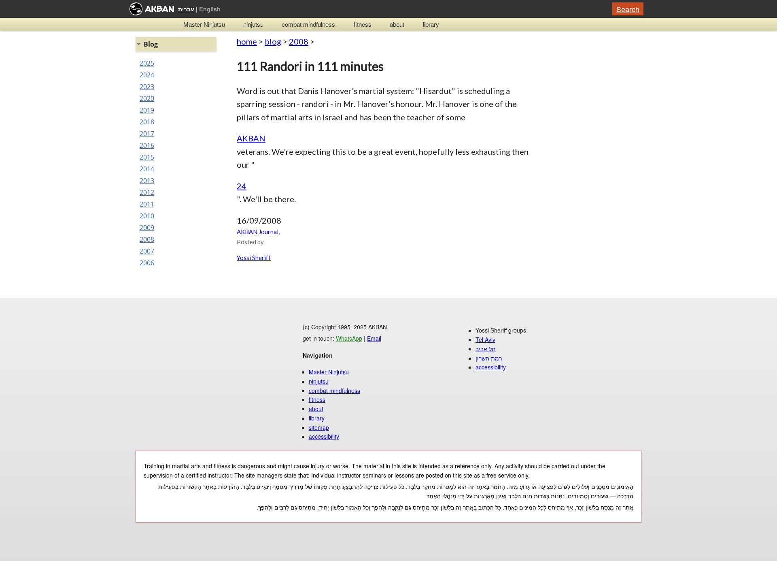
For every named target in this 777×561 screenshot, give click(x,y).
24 (241, 186)
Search (627, 9)
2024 (147, 74)
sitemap (319, 427)
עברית (186, 9)
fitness (363, 24)
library (431, 24)
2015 (147, 157)
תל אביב (486, 349)
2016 (147, 145)
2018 (147, 121)
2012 (147, 192)
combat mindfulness (308, 24)
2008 (298, 41)
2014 (147, 168)
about (397, 24)
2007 (147, 251)
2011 (147, 204)
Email (374, 338)
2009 (147, 227)
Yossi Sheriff (254, 257)
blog (273, 41)
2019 (147, 110)
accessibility (324, 436)
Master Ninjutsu (204, 24)
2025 (147, 63)
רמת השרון (489, 358)
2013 (147, 180)
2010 (147, 215)
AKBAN (251, 138)
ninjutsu (253, 24)
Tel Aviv (485, 339)
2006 (147, 262)
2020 (147, 98)
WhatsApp (349, 338)
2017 (147, 133)
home (247, 41)
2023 (147, 86)
